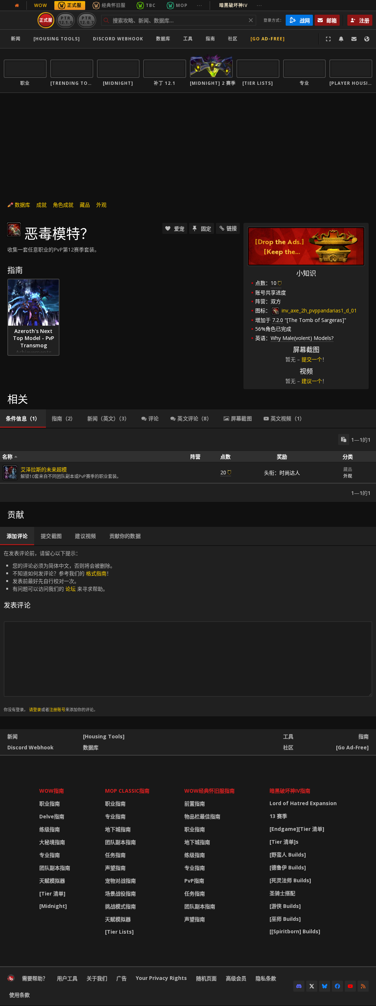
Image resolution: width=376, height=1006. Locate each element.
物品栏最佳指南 (202, 816)
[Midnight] (53, 905)
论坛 (70, 588)
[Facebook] (337, 986)
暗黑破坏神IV (241, 5)
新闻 (16, 39)
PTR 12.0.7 (86, 20)
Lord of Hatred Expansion (303, 803)
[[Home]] (11, 979)
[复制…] (343, 439)
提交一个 (311, 359)
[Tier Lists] (119, 931)
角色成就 (63, 204)
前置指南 (194, 803)
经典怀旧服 (114, 5)
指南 (210, 39)
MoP (182, 5)
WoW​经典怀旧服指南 (209, 790)
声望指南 (115, 867)
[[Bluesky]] (324, 986)
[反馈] (353, 38)
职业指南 (49, 803)
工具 (288, 736)
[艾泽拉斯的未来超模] (10, 473)
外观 (101, 204)
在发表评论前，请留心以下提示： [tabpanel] (59, 631)
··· (199, 5)
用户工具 (67, 978)
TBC (151, 5)
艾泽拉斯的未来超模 (44, 469)
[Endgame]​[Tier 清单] (297, 828)
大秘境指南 (52, 842)
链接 (232, 228)
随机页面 (206, 978)
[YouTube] (350, 986)
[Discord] (298, 986)
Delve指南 (51, 816)
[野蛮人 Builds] (288, 854)
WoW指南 (51, 790)
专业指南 (49, 854)
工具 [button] (188, 39)
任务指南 (115, 854)
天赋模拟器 (52, 880)
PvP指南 (194, 880)
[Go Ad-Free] (267, 39)
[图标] (14, 229)
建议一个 (311, 380)
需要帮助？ (35, 978)
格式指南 (96, 573)
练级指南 (49, 829)
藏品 (85, 204)
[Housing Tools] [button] (56, 39)
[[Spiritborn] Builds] (295, 931)
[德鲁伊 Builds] (288, 867)
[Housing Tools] (103, 736)
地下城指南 (118, 829)
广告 (121, 978)
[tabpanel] (188, 465)
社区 (233, 39)
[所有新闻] (17, 5)
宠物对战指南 (120, 880)
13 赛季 (278, 816)
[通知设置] (341, 38)
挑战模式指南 (120, 906)
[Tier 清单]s (284, 841)
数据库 (163, 39)
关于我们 (97, 978)
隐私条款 (266, 978)
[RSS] (363, 986)
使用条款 (19, 994)
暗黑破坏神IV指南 (290, 790)
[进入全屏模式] (328, 38)
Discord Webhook (118, 39)
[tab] (23, 418)
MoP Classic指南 (127, 790)
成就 (41, 204)
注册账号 (57, 709)
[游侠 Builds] (285, 905)
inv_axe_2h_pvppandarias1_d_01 (318, 310)
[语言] (366, 38)
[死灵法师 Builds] (290, 880)
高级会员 (236, 978)
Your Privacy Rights (161, 977)
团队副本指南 (54, 867)
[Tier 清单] (52, 893)
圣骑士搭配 (282, 893)
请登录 (35, 709)
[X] (311, 986)
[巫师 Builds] (285, 918)
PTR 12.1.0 (65, 20)
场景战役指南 (120, 893)
